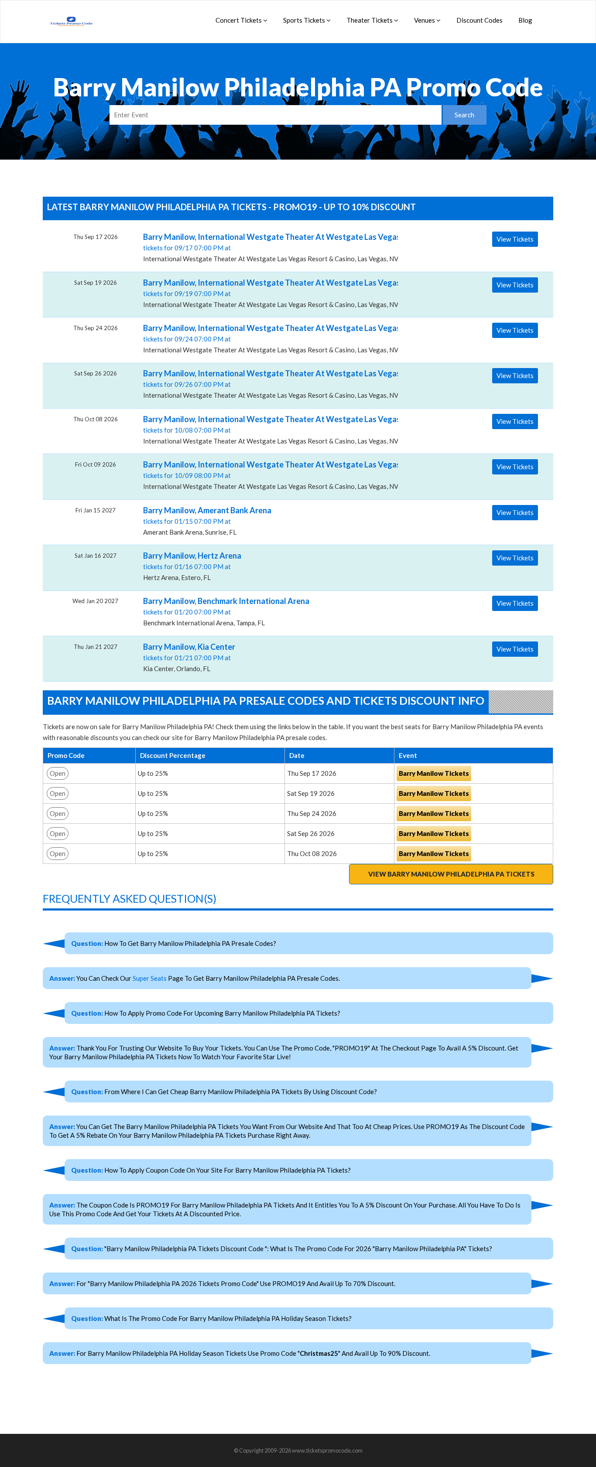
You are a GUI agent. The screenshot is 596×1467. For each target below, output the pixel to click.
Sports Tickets (304, 20)
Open (57, 773)
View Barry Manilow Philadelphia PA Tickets (451, 874)
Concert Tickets (239, 20)
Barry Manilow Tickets (434, 773)
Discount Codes (479, 20)
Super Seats (150, 978)
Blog (525, 20)
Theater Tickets (370, 20)
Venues (425, 20)
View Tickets (515, 239)
